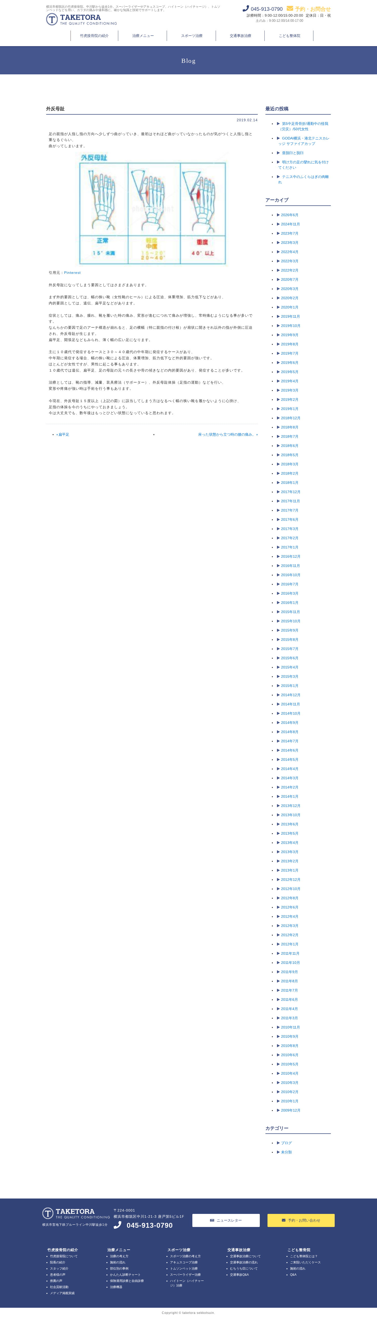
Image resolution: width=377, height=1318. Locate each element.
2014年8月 (290, 732)
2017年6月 (290, 519)
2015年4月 (290, 667)
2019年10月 (291, 326)
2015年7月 (290, 649)
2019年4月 (290, 381)
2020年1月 (290, 307)
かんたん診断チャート (125, 1274)
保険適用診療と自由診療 (127, 1281)
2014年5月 (290, 759)
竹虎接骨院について (64, 1256)
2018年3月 (290, 464)
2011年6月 (289, 999)
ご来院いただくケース (305, 1262)
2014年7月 (290, 741)
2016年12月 (291, 556)
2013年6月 (290, 824)
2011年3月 (289, 1018)
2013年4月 (290, 843)
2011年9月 (289, 972)
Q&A (293, 1274)
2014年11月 (290, 704)
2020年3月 (290, 289)
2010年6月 (290, 1055)
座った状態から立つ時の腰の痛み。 (227, 434)
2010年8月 (290, 1046)
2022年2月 (290, 270)
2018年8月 (290, 427)
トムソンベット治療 (184, 1268)
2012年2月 (290, 935)
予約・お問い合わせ (304, 1220)
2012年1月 (290, 944)
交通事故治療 (240, 36)
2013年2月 (290, 861)
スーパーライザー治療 (185, 1274)
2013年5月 (290, 833)
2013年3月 (290, 852)
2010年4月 (290, 1073)
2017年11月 (290, 501)
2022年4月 (290, 252)
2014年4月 (290, 769)
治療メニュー (143, 36)
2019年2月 (290, 399)
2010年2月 (290, 1092)
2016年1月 (290, 603)
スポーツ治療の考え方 (185, 1256)
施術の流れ (117, 1262)
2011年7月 (289, 990)
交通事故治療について (245, 1256)
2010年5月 (290, 1064)
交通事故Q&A (239, 1274)
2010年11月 (290, 1027)
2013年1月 (290, 870)
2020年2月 (290, 298)
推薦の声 (56, 1281)
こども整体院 (289, 36)
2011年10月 (290, 963)
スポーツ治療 (192, 36)
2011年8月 (289, 981)
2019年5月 (290, 372)
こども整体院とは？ (304, 1256)
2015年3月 (290, 676)
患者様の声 (57, 1274)
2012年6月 (290, 907)
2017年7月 (290, 510)
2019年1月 (290, 409)
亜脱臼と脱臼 (293, 153)
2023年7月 (290, 233)
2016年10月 (291, 575)
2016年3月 (290, 593)
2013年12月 (291, 806)
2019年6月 (290, 363)
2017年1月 (290, 547)
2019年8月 (290, 344)
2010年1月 (290, 1101)
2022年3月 (290, 261)
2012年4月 (290, 916)
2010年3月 (290, 1083)
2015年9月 (290, 630)
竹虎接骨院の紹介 (94, 36)
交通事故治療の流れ (244, 1262)
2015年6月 (290, 658)
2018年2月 (290, 473)
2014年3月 (290, 778)
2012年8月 (290, 898)
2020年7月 (290, 279)
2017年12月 (291, 492)
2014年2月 (290, 787)
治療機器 (116, 1287)
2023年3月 (290, 243)
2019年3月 (290, 390)
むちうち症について (244, 1268)
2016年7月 (290, 584)
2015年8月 (290, 639)
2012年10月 (291, 889)
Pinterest (72, 273)
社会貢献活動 (59, 1287)
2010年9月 (290, 1036)
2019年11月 (290, 316)
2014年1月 (290, 796)
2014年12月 (291, 695)
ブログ (286, 1143)
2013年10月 (291, 815)
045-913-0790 (150, 1225)
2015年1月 (290, 686)
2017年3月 (290, 529)
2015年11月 (290, 612)
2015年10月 (291, 621)
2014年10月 (291, 713)
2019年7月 (290, 353)
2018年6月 (290, 446)
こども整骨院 (299, 1250)
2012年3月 (290, 926)
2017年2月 (290, 538)
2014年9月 (290, 723)
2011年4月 (289, 1009)
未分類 (286, 1152)
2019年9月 (290, 335)
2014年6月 (290, 750)
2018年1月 (290, 483)
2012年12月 (291, 879)
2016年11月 (290, 566)
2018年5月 (290, 455)
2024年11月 (290, 224)
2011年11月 (290, 953)
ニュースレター (229, 1220)
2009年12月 (291, 1110)
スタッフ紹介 (59, 1268)
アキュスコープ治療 (184, 1262)
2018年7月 (290, 436)
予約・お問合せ (313, 9)
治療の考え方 (119, 1256)
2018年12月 (291, 418)
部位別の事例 (119, 1268)
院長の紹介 (57, 1262)
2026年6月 (290, 215)
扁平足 (63, 434)
